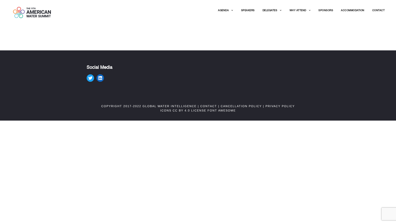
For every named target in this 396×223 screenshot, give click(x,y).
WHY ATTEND (298, 10)
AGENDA (223, 10)
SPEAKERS (248, 10)
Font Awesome (221, 110)
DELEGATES (270, 10)
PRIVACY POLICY (280, 106)
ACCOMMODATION (352, 10)
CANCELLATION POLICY (241, 106)
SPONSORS (325, 10)
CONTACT (378, 10)
